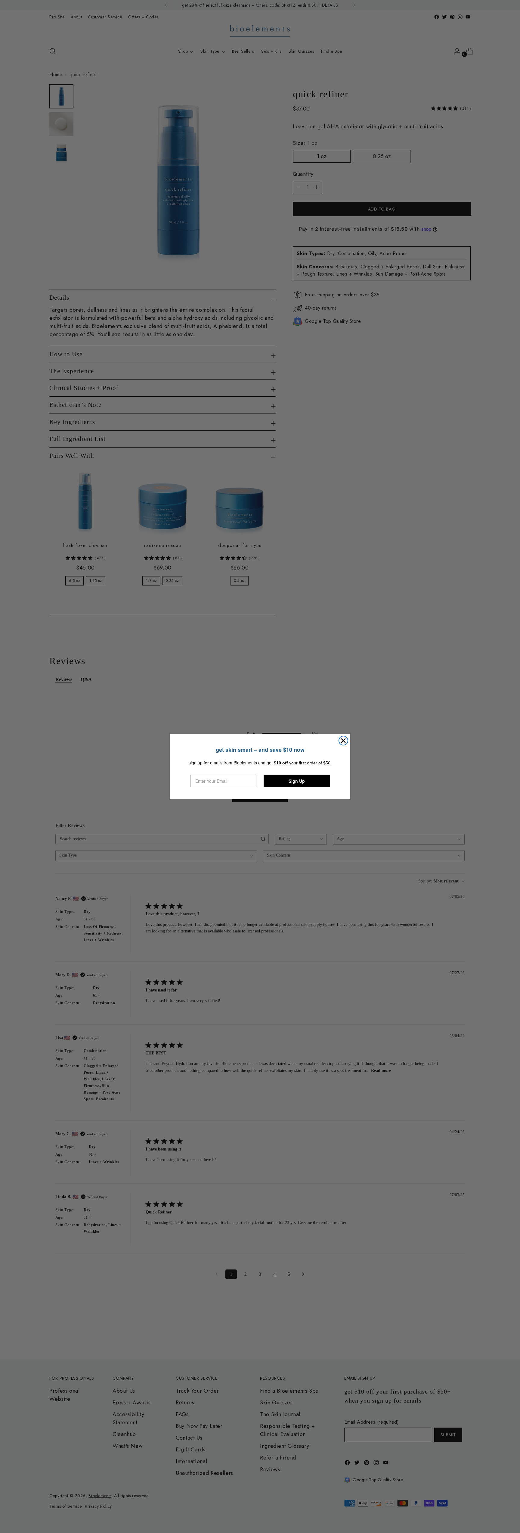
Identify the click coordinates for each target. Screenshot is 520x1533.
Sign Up (297, 781)
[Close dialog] (343, 740)
